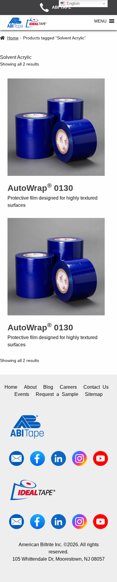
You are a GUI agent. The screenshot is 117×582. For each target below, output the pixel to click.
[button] (100, 21)
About (30, 387)
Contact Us (96, 387)
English (72, 3)
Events (21, 394)
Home (13, 37)
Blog (48, 387)
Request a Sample (57, 394)
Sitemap (94, 394)
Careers (68, 387)
